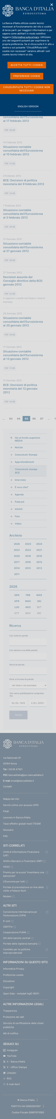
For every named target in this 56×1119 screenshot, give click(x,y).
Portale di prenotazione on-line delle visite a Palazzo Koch (23, 889)
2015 (39, 562)
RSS (9, 1078)
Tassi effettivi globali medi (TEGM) (22, 823)
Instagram (12, 1050)
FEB (28, 595)
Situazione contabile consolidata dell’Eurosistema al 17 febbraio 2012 (23, 117)
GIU (39, 601)
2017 (17, 562)
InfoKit (19, 509)
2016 (28, 562)
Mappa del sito (11, 798)
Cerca (18, 714)
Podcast (19, 501)
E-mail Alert (13, 1084)
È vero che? (21, 487)
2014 (17, 568)
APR (16, 601)
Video (18, 523)
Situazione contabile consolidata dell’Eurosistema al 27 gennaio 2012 (23, 247)
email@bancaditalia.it (22, 780)
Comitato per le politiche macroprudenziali (16, 951)
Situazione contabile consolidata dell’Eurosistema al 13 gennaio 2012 (23, 355)
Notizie (19, 447)
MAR (39, 595)
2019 (28, 556)
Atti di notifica (10, 1033)
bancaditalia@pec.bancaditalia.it (25, 775)
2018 (39, 556)
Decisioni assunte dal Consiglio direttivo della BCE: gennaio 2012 (23, 280)
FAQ (5, 836)
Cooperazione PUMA (14, 932)
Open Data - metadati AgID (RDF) (21, 993)
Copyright (8, 987)
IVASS (6, 866)
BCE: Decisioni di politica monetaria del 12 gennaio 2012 (20, 388)
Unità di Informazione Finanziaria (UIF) (21, 853)
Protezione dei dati (13, 1016)
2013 (28, 568)
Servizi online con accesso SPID (21, 805)
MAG (28, 601)
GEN (16, 595)
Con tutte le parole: (18, 635)
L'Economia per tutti (14, 881)
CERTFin (8, 926)
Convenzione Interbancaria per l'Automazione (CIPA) (20, 913)
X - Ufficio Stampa (17, 1067)
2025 (28, 543)
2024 (39, 543)
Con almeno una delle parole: (23, 650)
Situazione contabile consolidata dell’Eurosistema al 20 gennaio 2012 (23, 321)
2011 (16, 574)
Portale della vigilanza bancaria (20, 943)
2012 (39, 568)
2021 (39, 549)
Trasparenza (10, 1010)
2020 (17, 556)
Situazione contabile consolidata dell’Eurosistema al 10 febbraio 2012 (23, 150)
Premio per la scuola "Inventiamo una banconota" (23, 874)
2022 (28, 549)
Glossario (8, 829)
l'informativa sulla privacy (25, 37)
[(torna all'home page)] (23, 744)
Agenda (19, 494)
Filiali (6, 811)
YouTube (11, 1055)
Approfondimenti (24, 461)
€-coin (6, 921)
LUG (16, 607)
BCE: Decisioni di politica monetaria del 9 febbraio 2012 (23, 182)
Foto (17, 516)
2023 (17, 549)
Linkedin (11, 1072)
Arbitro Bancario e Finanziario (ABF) (22, 861)
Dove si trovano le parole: (21, 679)
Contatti (7, 786)
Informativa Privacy (13, 968)
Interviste (20, 479)
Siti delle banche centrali (16, 938)
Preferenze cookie (13, 974)
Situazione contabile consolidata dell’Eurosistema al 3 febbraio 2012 (23, 213)
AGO (27, 607)
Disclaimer (9, 981)
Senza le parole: (17, 664)
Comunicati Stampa (26, 454)
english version (28, 108)
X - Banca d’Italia (16, 1061)
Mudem (7, 896)
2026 (17, 543)
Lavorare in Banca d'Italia (16, 817)
